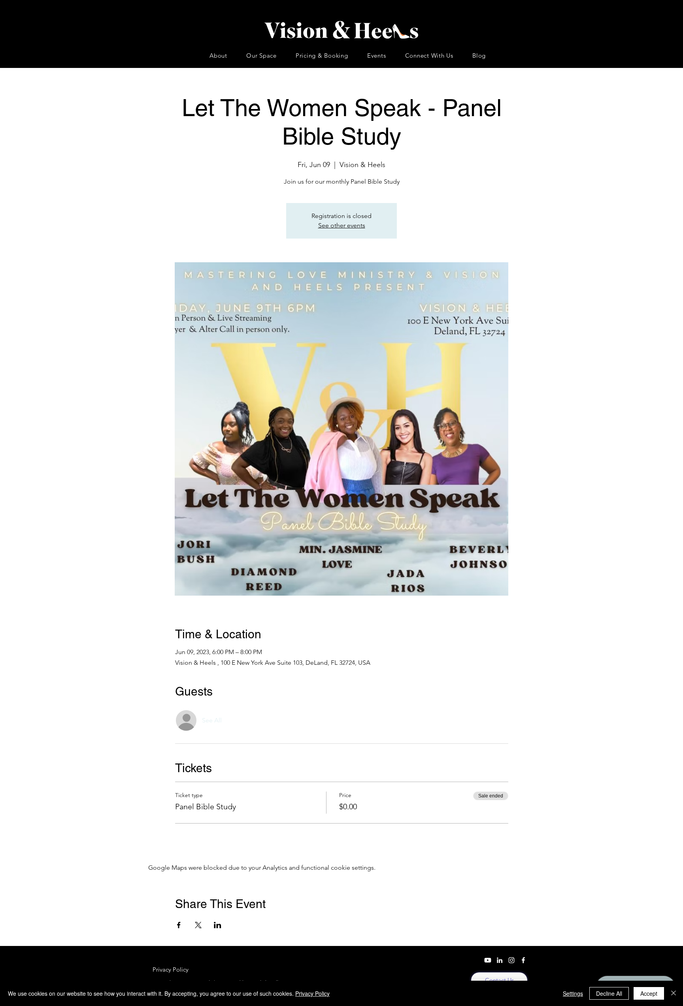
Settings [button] (573, 993)
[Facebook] (523, 960)
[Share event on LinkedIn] (217, 925)
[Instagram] (511, 960)
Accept (648, 993)
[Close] (673, 993)
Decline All (609, 993)
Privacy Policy (312, 993)
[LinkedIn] (500, 960)
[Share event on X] (198, 925)
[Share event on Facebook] (179, 925)
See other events (341, 225)
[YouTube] (488, 960)
